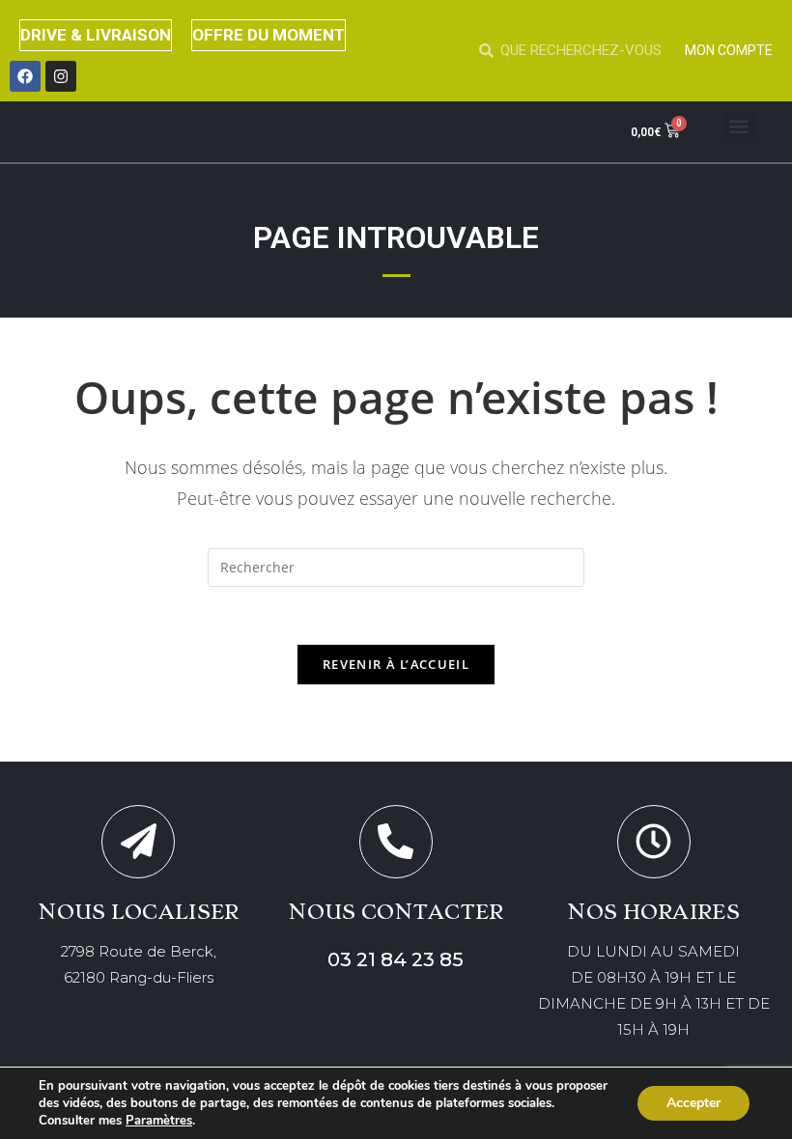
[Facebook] (25, 76)
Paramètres (159, 1120)
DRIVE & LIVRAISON (95, 34)
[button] (738, 127)
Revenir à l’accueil (396, 664)
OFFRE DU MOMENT (268, 34)
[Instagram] (60, 76)
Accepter (693, 1103)
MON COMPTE (729, 50)
